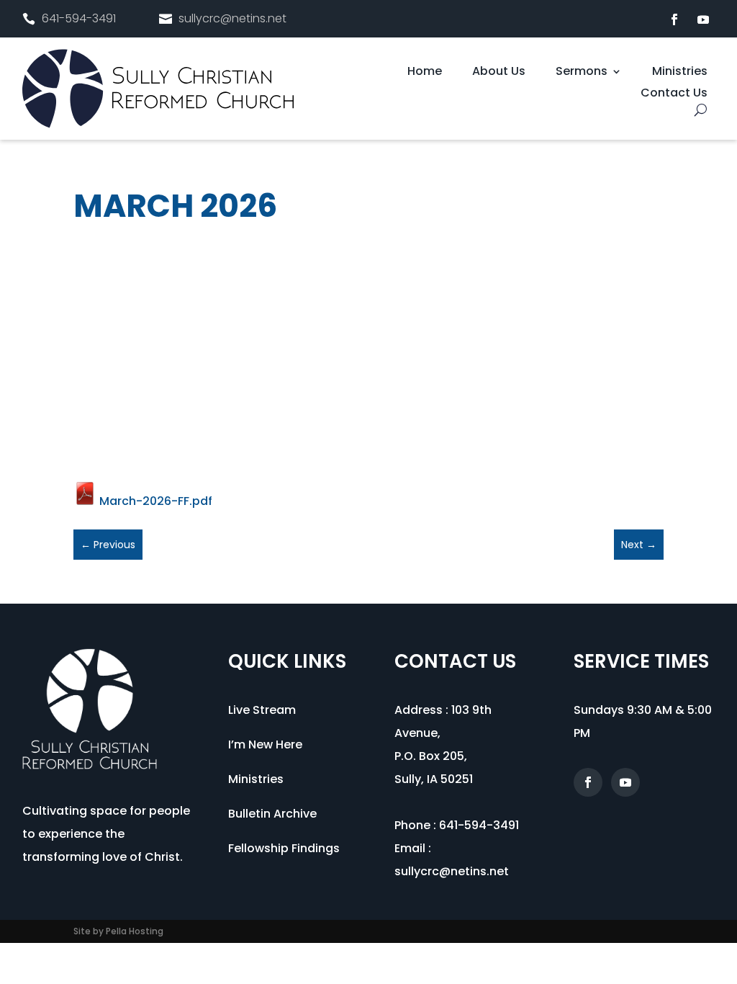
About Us (498, 72)
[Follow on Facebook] (674, 19)
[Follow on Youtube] (703, 19)
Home (424, 72)
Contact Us (674, 94)
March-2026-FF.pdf (154, 501)
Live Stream (262, 710)
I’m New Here (265, 744)
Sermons (581, 72)
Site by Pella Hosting (118, 931)
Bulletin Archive (272, 813)
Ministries (679, 72)
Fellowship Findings (284, 848)
